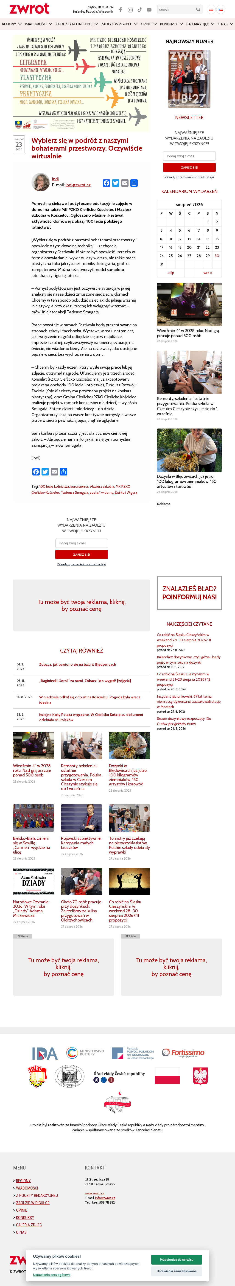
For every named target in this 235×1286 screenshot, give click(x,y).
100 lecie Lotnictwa (54, 486)
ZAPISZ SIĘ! (81, 554)
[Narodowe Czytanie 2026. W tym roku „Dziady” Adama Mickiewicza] (33, 881)
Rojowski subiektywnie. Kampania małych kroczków (81, 843)
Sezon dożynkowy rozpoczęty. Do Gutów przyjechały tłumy (184, 721)
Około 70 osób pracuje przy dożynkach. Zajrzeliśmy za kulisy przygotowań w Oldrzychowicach (81, 911)
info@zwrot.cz (105, 1198)
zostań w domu (101, 492)
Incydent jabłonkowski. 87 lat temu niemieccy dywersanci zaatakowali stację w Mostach (189, 701)
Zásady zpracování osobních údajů (81, 564)
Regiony (9, 24)
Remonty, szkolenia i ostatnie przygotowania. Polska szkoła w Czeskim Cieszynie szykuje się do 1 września (81, 777)
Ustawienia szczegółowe (51, 1275)
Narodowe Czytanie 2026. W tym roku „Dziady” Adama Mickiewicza (30, 908)
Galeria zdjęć (197, 24)
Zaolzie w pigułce (116, 24)
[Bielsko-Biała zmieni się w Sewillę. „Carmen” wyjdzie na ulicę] (33, 818)
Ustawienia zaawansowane (177, 1271)
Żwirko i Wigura (126, 492)
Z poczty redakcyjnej (74, 24)
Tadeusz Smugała (74, 492)
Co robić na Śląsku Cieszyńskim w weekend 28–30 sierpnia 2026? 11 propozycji (125, 911)
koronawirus (79, 486)
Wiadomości (36, 24)
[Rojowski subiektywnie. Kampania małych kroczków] (81, 818)
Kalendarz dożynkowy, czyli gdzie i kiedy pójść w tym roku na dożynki (189, 660)
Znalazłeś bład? (189, 592)
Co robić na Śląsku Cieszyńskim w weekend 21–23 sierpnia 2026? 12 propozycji (183, 679)
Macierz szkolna (102, 486)
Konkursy (168, 24)
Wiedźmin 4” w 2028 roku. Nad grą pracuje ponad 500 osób (32, 770)
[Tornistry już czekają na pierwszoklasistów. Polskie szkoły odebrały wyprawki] (129, 818)
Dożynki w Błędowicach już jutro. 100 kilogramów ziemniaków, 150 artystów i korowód (128, 775)
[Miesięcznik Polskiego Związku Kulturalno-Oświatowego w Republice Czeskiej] (32, 8)
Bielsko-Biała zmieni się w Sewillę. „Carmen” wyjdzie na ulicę (31, 845)
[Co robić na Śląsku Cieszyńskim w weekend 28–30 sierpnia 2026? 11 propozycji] (129, 881)
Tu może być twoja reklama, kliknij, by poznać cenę (81, 605)
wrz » (208, 273)
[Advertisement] (189, 535)
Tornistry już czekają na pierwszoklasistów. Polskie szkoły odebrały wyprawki (129, 845)
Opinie (146, 24)
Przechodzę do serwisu (176, 1259)
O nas (223, 24)
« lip (171, 273)
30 (217, 256)
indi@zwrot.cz (78, 184)
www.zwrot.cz (94, 1193)
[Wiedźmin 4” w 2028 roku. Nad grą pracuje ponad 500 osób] (33, 745)
